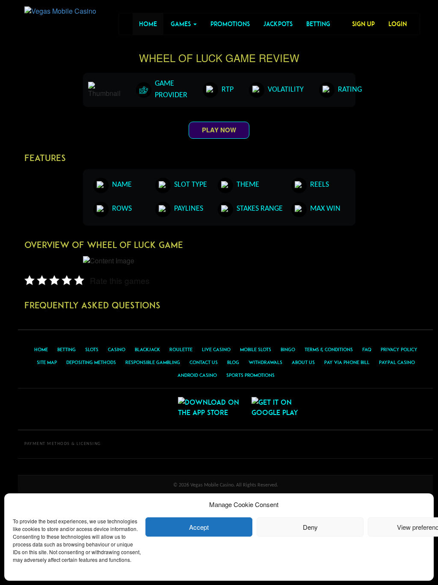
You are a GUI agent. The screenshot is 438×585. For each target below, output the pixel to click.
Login (397, 23)
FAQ (366, 349)
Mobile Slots (255, 349)
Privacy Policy (399, 349)
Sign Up (363, 23)
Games (181, 23)
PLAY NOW (219, 129)
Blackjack (147, 349)
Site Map (47, 362)
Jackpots (278, 23)
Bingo (288, 349)
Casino (116, 349)
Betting (318, 23)
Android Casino (197, 375)
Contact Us (203, 362)
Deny (310, 526)
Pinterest (159, 409)
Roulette (180, 349)
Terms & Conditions (329, 349)
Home (148, 23)
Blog (233, 362)
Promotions (230, 23)
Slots (91, 349)
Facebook (139, 409)
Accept (199, 526)
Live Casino (216, 349)
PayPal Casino (397, 362)
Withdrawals (265, 362)
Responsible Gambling (152, 362)
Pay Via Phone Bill (347, 362)
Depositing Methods (91, 362)
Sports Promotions (250, 375)
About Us (303, 362)
